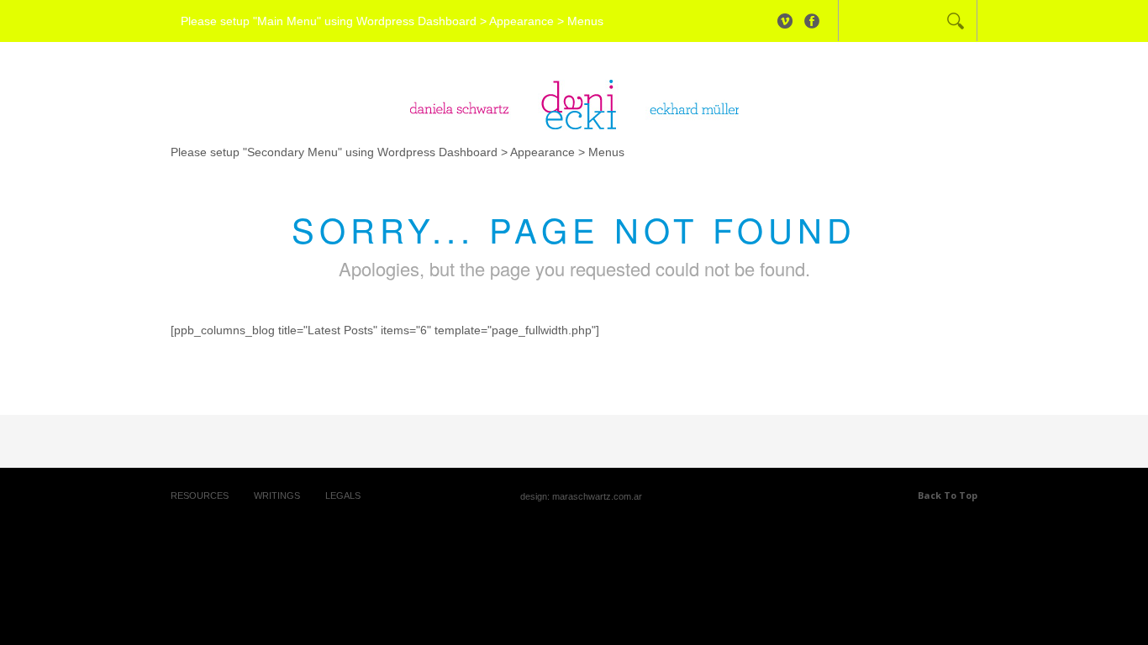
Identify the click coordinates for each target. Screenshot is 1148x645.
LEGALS (343, 495)
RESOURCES (200, 495)
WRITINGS (277, 495)
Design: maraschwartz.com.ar (581, 496)
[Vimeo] (784, 21)
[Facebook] (811, 21)
